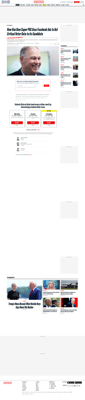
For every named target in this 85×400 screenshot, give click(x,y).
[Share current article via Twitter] (53, 44)
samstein (23, 150)
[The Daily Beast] (38, 2)
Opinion (48, 4)
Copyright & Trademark (68, 392)
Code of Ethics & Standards (47, 392)
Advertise (34, 392)
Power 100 (53, 4)
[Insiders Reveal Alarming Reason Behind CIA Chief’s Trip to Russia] (75, 69)
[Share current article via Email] (56, 44)
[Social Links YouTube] (75, 386)
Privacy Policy (34, 87)
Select (17, 122)
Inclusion (54, 392)
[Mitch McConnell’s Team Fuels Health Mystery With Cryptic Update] (75, 85)
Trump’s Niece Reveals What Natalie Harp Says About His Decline (24, 305)
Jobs (31, 392)
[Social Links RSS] (77, 386)
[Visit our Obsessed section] (9, 2)
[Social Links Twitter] (70, 386)
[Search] (83, 5)
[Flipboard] (79, 386)
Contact (26, 392)
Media (32, 4)
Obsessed (36, 4)
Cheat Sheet (22, 4)
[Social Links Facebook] (68, 386)
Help (37, 392)
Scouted (67, 4)
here (30, 154)
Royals (40, 4)
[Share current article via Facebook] (51, 44)
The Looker (28, 4)
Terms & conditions (59, 392)
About (23, 392)
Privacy (40, 392)
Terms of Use (29, 87)
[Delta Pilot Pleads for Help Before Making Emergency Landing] (75, 77)
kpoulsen (23, 145)
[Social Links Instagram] (72, 386)
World (37, 386)
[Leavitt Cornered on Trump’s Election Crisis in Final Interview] (75, 61)
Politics (44, 4)
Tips (29, 392)
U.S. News (63, 4)
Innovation (58, 4)
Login (38, 129)
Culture (37, 388)
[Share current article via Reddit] (58, 44)
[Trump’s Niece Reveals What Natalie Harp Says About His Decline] (75, 53)
